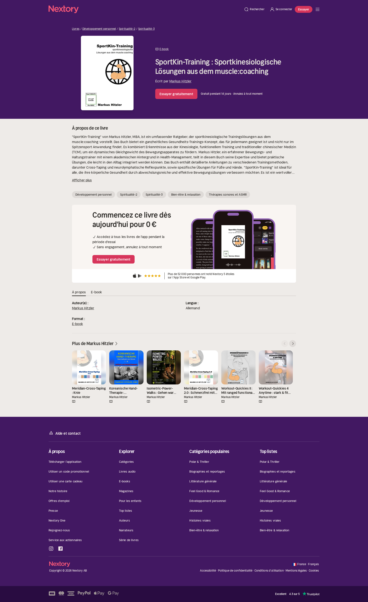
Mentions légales (296, 570)
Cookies (314, 570)
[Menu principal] (317, 9)
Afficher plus (82, 180)
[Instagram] (51, 548)
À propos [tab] (79, 292)
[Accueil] (145, 9)
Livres (75, 29)
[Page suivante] (292, 343)
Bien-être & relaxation (185, 194)
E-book (77, 324)
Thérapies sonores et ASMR (228, 194)
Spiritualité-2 (127, 29)
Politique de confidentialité (235, 570)
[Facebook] (60, 548)
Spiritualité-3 (146, 29)
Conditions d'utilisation (269, 570)
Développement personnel (99, 29)
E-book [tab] (96, 292)
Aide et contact (67, 433)
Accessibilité (208, 570)
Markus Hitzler (180, 81)
